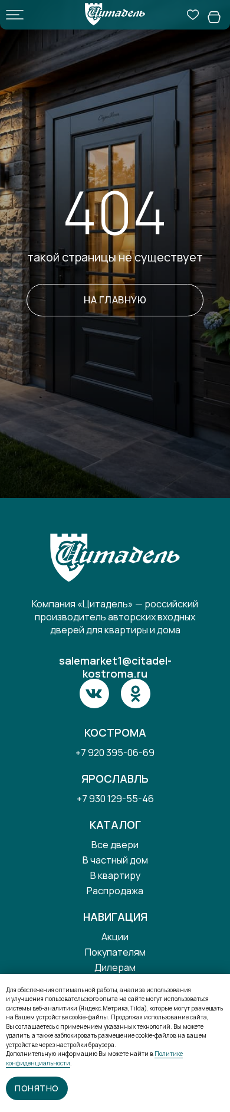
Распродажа (115, 890)
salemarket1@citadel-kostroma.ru (115, 667)
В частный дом (115, 859)
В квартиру (115, 875)
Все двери (115, 844)
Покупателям (115, 952)
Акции (115, 936)
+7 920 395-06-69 (115, 752)
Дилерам (115, 967)
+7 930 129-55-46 (115, 798)
